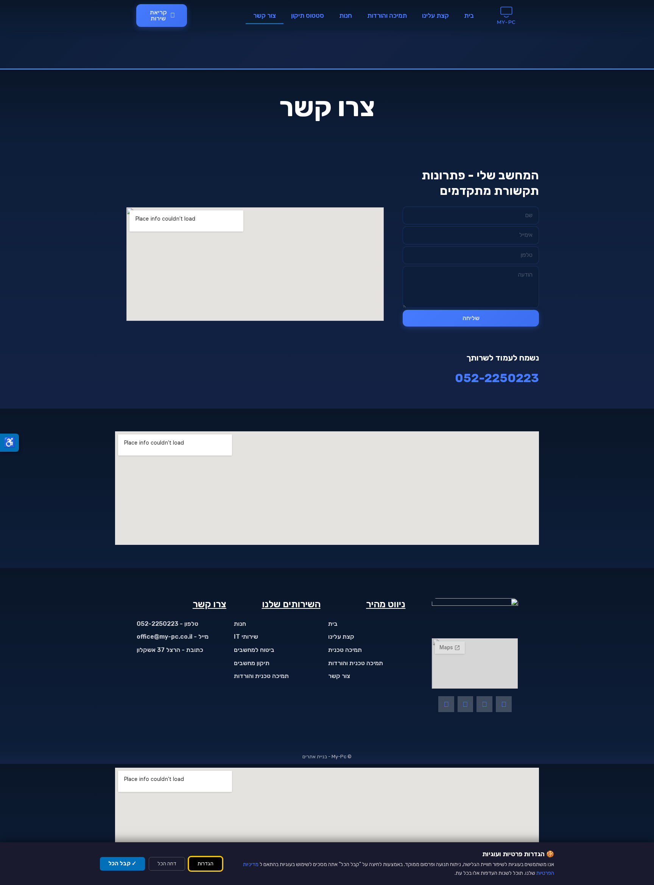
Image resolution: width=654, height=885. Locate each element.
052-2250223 (497, 378)
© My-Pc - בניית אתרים (327, 756)
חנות (345, 15)
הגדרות (205, 863)
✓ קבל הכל (122, 863)
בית (469, 15)
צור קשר (264, 15)
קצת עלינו (435, 15)
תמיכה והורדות (387, 15)
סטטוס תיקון (307, 15)
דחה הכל (166, 863)
